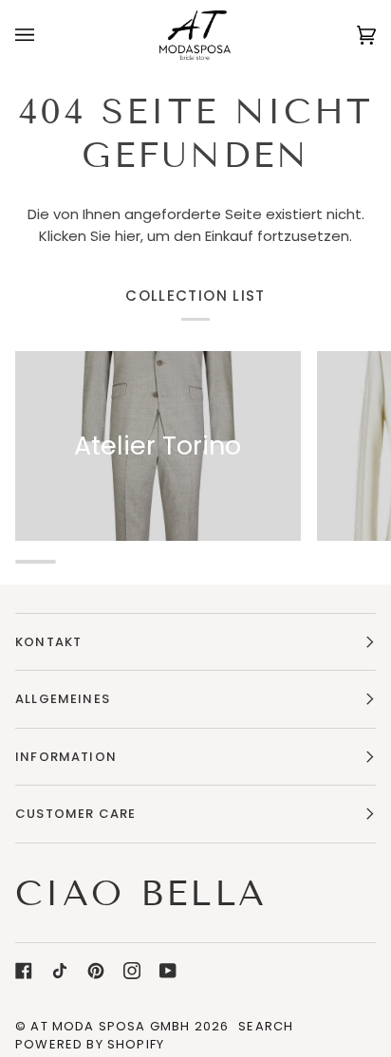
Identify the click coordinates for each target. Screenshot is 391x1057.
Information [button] (66, 757)
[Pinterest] (95, 970)
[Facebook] (23, 970)
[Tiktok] (59, 970)
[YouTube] (168, 970)
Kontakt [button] (48, 642)
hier (127, 236)
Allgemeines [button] (62, 699)
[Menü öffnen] (43, 34)
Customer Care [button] (75, 814)
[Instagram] (131, 970)
